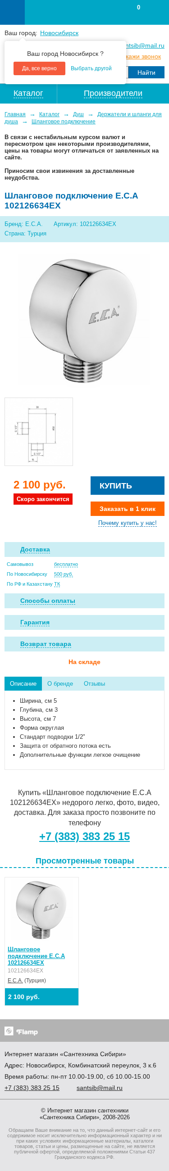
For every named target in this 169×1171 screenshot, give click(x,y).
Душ (78, 114)
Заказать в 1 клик (127, 508)
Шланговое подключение (64, 121)
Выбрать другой (91, 68)
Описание (23, 683)
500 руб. (63, 574)
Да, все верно (39, 68)
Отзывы (94, 683)
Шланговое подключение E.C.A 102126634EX (36, 956)
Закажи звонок (140, 56)
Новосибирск (59, 32)
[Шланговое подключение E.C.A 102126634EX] (84, 320)
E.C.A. (15, 980)
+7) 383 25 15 (32, 1087)
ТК (57, 584)
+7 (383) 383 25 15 (84, 836)
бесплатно (66, 564)
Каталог (49, 114)
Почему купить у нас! (127, 523)
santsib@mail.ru (141, 45)
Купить (116, 485)
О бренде (60, 683)
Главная (15, 114)
